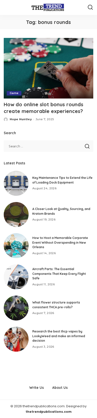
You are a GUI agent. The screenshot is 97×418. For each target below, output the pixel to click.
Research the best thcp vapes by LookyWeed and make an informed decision (58, 335)
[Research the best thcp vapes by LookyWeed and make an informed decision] (16, 339)
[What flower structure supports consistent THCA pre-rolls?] (16, 308)
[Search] (90, 7)
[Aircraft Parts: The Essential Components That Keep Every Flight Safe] (16, 276)
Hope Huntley (21, 119)
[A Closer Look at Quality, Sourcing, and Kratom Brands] (16, 214)
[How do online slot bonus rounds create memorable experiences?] (48, 68)
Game (14, 93)
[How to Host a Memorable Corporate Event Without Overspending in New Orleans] (16, 245)
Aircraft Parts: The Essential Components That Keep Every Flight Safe (59, 273)
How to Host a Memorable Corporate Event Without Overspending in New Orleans (60, 242)
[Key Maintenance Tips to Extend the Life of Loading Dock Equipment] (16, 183)
